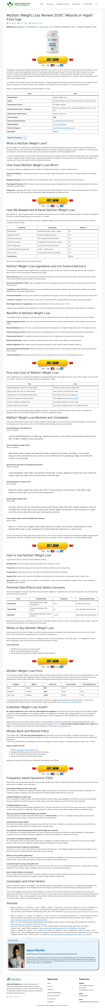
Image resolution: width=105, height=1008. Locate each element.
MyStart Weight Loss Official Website (69, 702)
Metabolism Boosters (63, 4)
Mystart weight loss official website (28, 649)
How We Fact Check (53, 995)
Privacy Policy (51, 999)
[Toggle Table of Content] (24, 137)
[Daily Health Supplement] (14, 982)
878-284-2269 (83, 996)
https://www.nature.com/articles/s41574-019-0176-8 (28, 924)
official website (73, 398)
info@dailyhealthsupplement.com (88, 1002)
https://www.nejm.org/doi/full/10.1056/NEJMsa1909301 (29, 920)
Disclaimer (12, 23)
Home (41, 4)
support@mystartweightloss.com (64, 128)
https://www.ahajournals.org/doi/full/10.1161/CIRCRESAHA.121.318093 (62, 928)
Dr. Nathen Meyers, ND (44, 27)
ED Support (50, 4)
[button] (96, 4)
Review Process (36, 23)
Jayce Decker (18, 27)
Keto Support (76, 4)
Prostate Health (87, 4)
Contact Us (50, 989)
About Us (50, 986)
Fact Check (24, 23)
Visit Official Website (60, 124)
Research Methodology (54, 992)
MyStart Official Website (59, 726)
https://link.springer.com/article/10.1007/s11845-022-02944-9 (71, 934)
